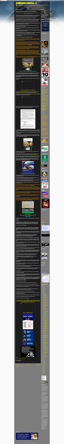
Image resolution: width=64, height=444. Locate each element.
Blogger (36, 442)
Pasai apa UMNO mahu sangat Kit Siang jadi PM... (45, 313)
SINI (28, 312)
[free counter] (43, 382)
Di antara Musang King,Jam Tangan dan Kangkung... (45, 324)
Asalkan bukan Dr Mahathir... (45, 307)
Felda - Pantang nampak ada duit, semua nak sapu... (45, 302)
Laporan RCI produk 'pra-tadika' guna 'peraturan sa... (45, 352)
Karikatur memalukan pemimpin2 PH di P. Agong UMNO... (45, 343)
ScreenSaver (43, 231)
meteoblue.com (43, 220)
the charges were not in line (21, 92)
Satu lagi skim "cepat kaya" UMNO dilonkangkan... (45, 320)
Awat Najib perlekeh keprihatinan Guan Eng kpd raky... (45, 336)
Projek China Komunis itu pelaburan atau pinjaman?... (45, 318)
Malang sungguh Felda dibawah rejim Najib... (45, 298)
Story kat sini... (28, 213)
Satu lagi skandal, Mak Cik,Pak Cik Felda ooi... (45, 309)
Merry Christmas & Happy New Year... (45, 304)
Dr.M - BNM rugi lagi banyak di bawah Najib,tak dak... (45, 331)
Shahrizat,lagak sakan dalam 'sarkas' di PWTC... (45, 338)
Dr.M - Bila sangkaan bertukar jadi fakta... (45, 311)
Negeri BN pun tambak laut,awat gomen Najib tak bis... (45, 300)
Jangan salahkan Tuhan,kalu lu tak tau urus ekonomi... (45, 329)
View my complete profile (44, 17)
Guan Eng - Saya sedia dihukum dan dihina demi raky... (45, 326)
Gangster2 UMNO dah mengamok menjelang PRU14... (45, 348)
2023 (43, 287)
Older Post (38, 364)
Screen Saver (46, 228)
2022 (43, 288)
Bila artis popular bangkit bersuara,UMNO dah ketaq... (45, 333)
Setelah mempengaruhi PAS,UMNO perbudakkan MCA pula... (45, 316)
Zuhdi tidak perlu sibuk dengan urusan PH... (45, 322)
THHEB (17, 225)
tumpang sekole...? (26, 3)
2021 (43, 289)
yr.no (49, 231)
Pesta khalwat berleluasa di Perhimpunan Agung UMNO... (45, 345)
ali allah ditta (46, 10)
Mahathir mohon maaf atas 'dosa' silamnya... (45, 295)
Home (28, 364)
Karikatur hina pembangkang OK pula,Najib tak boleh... (45, 340)
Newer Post (18, 364)
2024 (43, 286)
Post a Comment (19, 361)
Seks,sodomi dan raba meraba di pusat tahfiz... (45, 350)
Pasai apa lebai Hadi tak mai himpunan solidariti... (45, 306)
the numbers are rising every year (33, 154)
